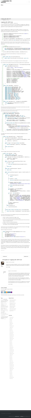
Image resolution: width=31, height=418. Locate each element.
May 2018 (11, 329)
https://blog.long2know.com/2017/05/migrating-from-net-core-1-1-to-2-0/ (18, 282)
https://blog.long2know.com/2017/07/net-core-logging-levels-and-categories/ (19, 281)
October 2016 (11, 352)
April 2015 (11, 374)
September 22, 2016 (6, 23)
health (6, 307)
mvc (5, 310)
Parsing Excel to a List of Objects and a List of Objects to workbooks (13, 304)
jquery (6, 308)
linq (4, 309)
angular (5, 299)
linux (6, 309)
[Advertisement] (15, 12)
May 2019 (11, 324)
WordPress (21, 416)
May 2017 (11, 343)
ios (7, 307)
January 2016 (11, 363)
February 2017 (11, 347)
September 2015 (12, 368)
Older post (5, 256)
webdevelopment (4, 317)
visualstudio (2, 316)
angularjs (2, 300)
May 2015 (11, 373)
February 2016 (11, 362)
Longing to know (6, 1)
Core (17, 23)
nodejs (2, 311)
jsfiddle (2, 309)
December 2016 (12, 349)
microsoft (3, 310)
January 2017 (11, 348)
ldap (3, 309)
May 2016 (11, 358)
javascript (3, 308)
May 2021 (11, 319)
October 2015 (11, 367)
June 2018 (11, 328)
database (2, 305)
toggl (2, 315)
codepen (2, 303)
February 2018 (11, 332)
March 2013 (11, 378)
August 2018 (11, 327)
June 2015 (11, 372)
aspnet (6, 300)
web (5, 316)
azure (2, 302)
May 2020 (11, 322)
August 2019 (11, 323)
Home (2, 19)
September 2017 (12, 338)
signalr (7, 314)
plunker (2, 313)
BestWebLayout (17, 416)
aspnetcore (2, 250)
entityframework (4, 306)
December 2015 (12, 364)
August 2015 (11, 369)
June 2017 (11, 342)
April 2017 (11, 344)
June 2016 (11, 357)
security (4, 314)
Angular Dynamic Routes (13, 308)
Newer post (26, 256)
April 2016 (11, 359)
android (2, 299)
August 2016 (11, 354)
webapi (7, 316)
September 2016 (12, 353)
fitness (3, 307)
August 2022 (11, 318)
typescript (4, 315)
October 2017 (11, 337)
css (6, 303)
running (2, 314)
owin (4, 311)
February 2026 (11, 317)
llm (7, 309)
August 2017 (11, 339)
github (4, 307)
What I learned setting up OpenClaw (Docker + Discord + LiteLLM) (13, 300)
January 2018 (11, 333)
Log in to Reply (10, 284)
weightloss (5, 318)
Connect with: (3, 290)
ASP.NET (15, 23)
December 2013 (12, 377)
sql (1, 315)
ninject (7, 310)
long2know (11, 23)
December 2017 (12, 334)
